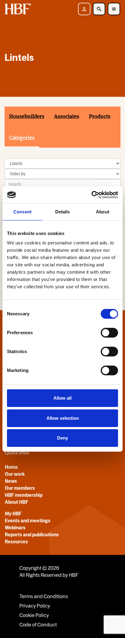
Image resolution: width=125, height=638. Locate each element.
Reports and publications (32, 534)
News (11, 481)
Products (99, 116)
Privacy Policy (34, 606)
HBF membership (23, 495)
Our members (20, 488)
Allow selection (62, 418)
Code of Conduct (38, 625)
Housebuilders (26, 116)
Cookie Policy (34, 615)
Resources (16, 541)
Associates (66, 116)
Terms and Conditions (43, 596)
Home (11, 467)
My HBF (13, 513)
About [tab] (102, 211)
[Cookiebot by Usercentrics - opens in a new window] (91, 195)
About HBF (16, 502)
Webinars (15, 527)
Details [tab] (62, 211)
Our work (15, 474)
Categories (22, 137)
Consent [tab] (22, 211)
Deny (62, 437)
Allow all (62, 398)
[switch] (109, 333)
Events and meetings (27, 520)
